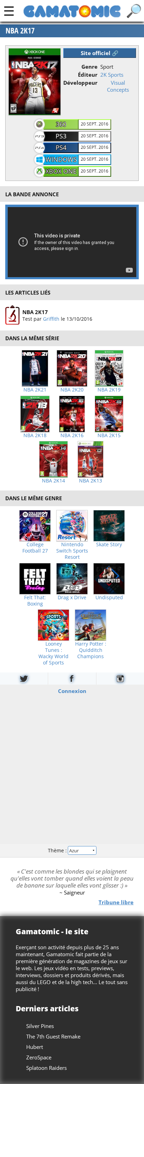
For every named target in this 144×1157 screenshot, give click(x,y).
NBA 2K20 (72, 390)
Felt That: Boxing (35, 600)
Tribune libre (116, 901)
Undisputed (109, 597)
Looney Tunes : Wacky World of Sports (53, 653)
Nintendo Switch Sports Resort (72, 550)
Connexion (72, 690)
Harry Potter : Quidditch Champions (90, 650)
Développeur (80, 82)
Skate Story (109, 544)
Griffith (51, 318)
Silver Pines (40, 1025)
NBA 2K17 (20, 31)
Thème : (58, 850)
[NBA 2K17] (12, 315)
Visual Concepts (118, 86)
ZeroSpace (38, 1057)
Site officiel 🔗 (99, 53)
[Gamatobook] (72, 678)
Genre (89, 66)
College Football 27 (35, 547)
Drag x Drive (72, 597)
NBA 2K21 (34, 390)
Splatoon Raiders (46, 1067)
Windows (61, 159)
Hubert (34, 1046)
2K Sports (111, 74)
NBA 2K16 (72, 435)
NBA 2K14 (53, 481)
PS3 (61, 136)
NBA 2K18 (34, 435)
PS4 (61, 147)
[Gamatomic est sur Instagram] (120, 678)
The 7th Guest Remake (53, 1036)
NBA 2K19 (109, 390)
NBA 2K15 (109, 435)
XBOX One (61, 171)
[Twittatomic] (24, 678)
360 (61, 124)
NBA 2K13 (90, 481)
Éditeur (88, 74)
